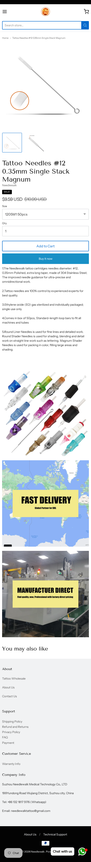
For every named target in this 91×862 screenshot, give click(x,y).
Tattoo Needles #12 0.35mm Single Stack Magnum (38, 37)
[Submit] (85, 25)
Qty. (4, 223)
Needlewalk (9, 185)
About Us (8, 687)
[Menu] (10, 11)
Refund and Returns (15, 727)
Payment (8, 743)
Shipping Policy (12, 721)
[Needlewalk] (45, 11)
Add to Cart (45, 246)
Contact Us (9, 696)
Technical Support (55, 834)
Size (4, 206)
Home (5, 37)
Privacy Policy (11, 732)
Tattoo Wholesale (14, 678)
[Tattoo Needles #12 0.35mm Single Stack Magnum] (12, 143)
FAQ (5, 737)
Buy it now (45, 259)
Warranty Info (11, 764)
